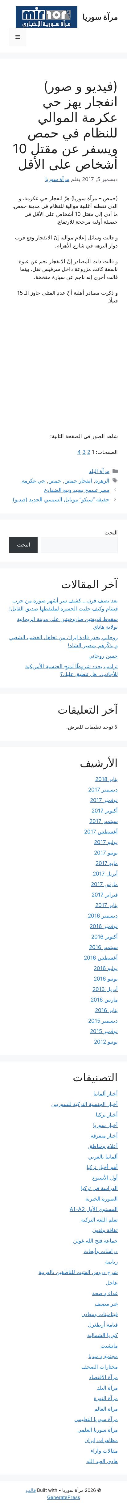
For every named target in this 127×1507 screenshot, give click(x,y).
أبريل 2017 (105, 874)
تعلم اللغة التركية (99, 1220)
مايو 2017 (107, 863)
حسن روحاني (103, 656)
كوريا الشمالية (102, 1335)
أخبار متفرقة (104, 1136)
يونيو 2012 (106, 1042)
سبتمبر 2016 (103, 947)
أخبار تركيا (107, 1115)
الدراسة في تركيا (99, 1188)
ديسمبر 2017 (103, 790)
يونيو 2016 (106, 979)
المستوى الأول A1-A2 (94, 1209)
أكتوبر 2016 (104, 937)
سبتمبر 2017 (103, 821)
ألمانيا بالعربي (103, 1157)
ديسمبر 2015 (103, 1021)
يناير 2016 (106, 1010)
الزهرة (102, 481)
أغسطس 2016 (101, 958)
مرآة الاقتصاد (103, 1377)
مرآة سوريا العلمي (97, 1430)
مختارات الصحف (99, 1367)
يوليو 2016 (106, 968)
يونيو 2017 (106, 853)
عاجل (112, 1283)
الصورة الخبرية (101, 1199)
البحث (111, 533)
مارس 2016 (104, 1000)
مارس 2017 (104, 884)
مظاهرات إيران (101, 1440)
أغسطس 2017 (101, 832)
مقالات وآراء (104, 1451)
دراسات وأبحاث (101, 1251)
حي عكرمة (33, 481)
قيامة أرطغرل (103, 1325)
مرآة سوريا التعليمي (96, 1419)
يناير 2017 (106, 905)
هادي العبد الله (102, 1461)
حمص (54, 481)
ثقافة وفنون (105, 1230)
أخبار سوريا (105, 1125)
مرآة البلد (99, 471)
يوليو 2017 (106, 842)
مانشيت (109, 1346)
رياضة (111, 1262)
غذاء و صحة (105, 1293)
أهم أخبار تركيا (102, 1167)
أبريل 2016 (105, 989)
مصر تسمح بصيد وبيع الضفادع (76, 490)
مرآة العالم (106, 1409)
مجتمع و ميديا (103, 1356)
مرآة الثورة (106, 1398)
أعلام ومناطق (103, 1146)
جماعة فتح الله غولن (95, 1241)
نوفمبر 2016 (104, 926)
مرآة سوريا (100, 17)
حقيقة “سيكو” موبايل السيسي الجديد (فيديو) (61, 499)
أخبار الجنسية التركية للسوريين (84, 1104)
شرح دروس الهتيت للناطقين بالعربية (78, 1272)
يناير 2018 (106, 779)
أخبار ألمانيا (105, 1094)
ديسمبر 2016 (103, 916)
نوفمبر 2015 (104, 1031)
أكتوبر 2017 (105, 811)
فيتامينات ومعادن (99, 1314)
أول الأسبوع (105, 1178)
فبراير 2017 (105, 895)
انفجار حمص (78, 481)
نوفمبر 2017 (104, 800)
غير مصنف (106, 1304)
